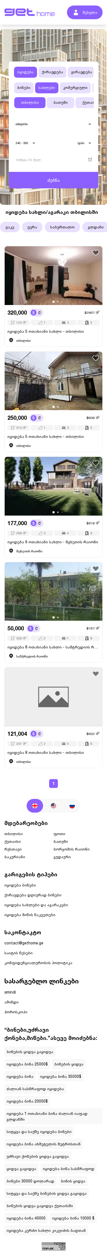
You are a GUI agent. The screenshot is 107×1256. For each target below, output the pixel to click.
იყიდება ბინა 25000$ (27, 1064)
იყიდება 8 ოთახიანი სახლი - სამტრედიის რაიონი (53, 647)
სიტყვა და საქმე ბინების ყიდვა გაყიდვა (47, 1193)
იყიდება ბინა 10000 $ (73, 1218)
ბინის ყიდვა (73, 1181)
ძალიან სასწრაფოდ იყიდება (35, 1088)
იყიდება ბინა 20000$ (27, 1101)
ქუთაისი (90, 102)
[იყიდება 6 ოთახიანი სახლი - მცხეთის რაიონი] (53, 486)
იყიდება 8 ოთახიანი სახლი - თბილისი (45, 752)
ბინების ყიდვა (68, 1064)
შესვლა (90, 12)
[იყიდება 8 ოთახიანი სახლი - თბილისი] (53, 696)
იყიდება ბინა (20, 1076)
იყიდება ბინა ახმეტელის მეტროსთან (44, 1144)
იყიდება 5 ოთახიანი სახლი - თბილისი (45, 331)
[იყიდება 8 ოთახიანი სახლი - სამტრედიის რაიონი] (53, 591)
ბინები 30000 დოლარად (30, 1181)
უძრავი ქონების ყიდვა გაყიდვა (38, 1156)
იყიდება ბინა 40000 (26, 1218)
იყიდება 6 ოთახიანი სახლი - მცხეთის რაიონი (52, 541)
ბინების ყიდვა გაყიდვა (30, 1051)
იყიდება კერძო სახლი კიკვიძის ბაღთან (46, 1230)
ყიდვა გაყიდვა (21, 1168)
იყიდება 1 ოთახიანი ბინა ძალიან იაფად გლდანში (47, 1116)
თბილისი (30, 102)
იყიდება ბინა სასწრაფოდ (68, 1168)
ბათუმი (61, 102)
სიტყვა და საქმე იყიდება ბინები (39, 1131)
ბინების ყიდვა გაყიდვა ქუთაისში (40, 1205)
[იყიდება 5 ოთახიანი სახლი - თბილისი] (53, 275)
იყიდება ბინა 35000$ (60, 1076)
